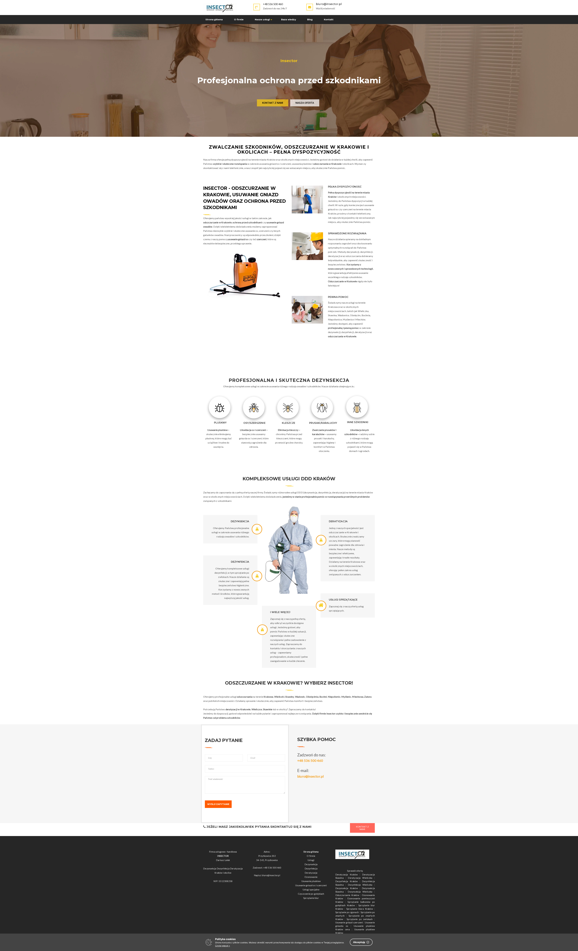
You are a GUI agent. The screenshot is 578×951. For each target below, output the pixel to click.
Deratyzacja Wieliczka (360, 877)
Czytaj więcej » (222, 945)
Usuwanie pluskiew (311, 881)
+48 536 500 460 (273, 4)
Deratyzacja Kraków (346, 874)
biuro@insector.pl (310, 776)
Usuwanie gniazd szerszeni (349, 922)
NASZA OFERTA (304, 102)
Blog (310, 19)
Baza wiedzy (288, 19)
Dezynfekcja (311, 868)
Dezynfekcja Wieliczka (360, 884)
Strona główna (214, 19)
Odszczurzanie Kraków (347, 895)
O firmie (239, 19)
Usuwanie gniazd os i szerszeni (311, 885)
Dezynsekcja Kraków (346, 888)
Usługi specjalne (311, 889)
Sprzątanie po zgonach (347, 912)
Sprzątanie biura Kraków (359, 908)
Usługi (311, 860)
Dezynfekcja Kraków (346, 881)
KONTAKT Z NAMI (272, 102)
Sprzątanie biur (311, 898)
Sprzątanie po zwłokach (360, 919)
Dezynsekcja (311, 864)
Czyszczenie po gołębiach (311, 893)
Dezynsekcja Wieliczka (360, 891)
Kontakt (328, 19)
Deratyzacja (311, 872)
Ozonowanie (311, 877)
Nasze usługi (262, 19)
